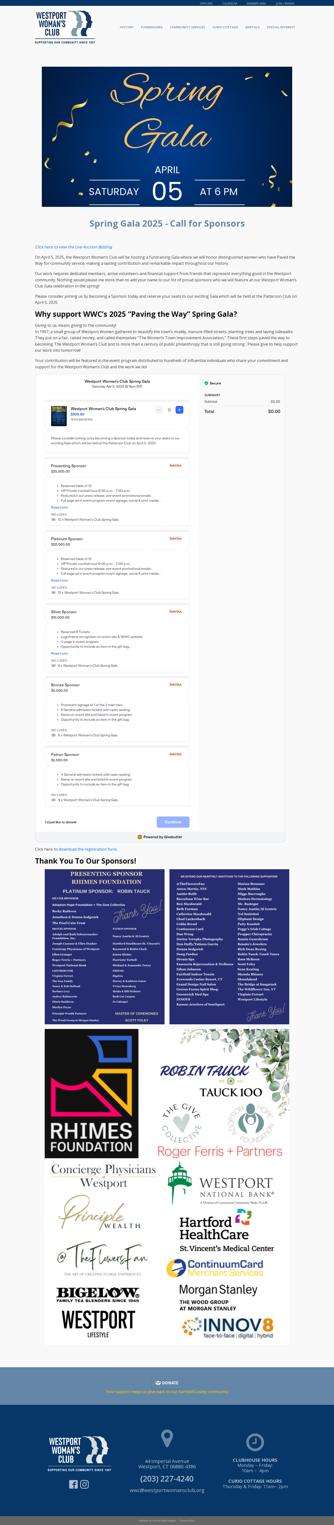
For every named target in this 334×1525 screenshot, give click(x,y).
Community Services (187, 27)
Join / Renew (285, 3)
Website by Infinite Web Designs (157, 1520)
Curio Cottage (225, 27)
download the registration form (88, 849)
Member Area (256, 3)
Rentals (252, 27)
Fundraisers (152, 27)
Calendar (229, 3)
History (127, 27)
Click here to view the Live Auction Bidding (73, 247)
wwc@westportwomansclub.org (167, 1490)
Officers (206, 3)
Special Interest (281, 27)
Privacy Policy (187, 1520)
